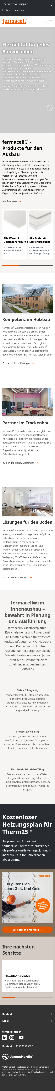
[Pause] (50, 108)
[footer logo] (27, 1057)
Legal (5, 1020)
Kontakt (7, 1014)
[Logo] (14, 21)
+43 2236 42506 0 (23, 1046)
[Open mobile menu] (51, 21)
